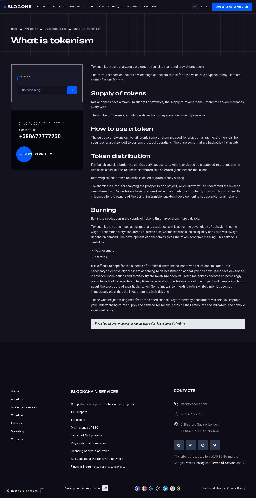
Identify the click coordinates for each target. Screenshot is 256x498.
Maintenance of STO (84, 427)
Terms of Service (223, 463)
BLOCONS (20, 7)
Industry (113, 6)
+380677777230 (40, 136)
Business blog (30, 90)
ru (206, 6)
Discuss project (38, 154)
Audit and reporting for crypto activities (97, 459)
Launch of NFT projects (86, 435)
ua (200, 6)
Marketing (133, 6)
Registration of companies (88, 443)
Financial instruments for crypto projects (98, 466)
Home (15, 391)
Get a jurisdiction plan (232, 6)
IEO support (79, 420)
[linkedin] (191, 445)
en (194, 6)
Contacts (150, 6)
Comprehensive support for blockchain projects (102, 404)
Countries (94, 6)
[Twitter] (215, 445)
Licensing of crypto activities (90, 451)
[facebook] (179, 445)
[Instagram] (203, 445)
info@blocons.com (194, 404)
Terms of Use (212, 488)
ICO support (79, 412)
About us (43, 6)
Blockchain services (66, 6)
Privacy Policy (195, 463)
